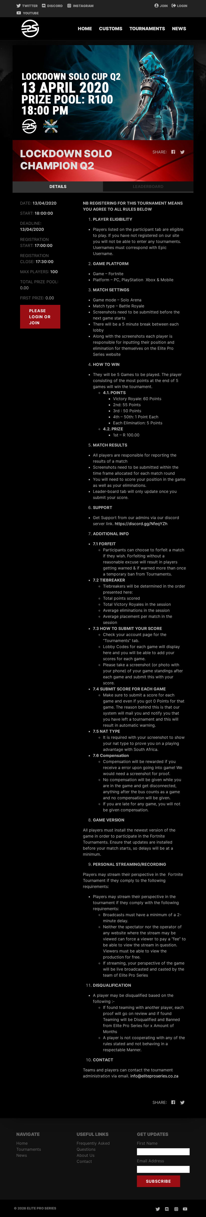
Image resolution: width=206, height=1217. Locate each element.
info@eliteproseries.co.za (154, 1075)
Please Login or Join (40, 316)
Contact (84, 1161)
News (179, 28)
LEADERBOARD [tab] (148, 186)
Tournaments (147, 28)
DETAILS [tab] (57, 186)
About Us (85, 1155)
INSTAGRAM (82, 6)
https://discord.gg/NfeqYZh (141, 523)
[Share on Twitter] (182, 151)
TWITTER (30, 6)
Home (85, 28)
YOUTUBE (30, 13)
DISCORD (55, 6)
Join (164, 6)
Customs (110, 28)
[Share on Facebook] (172, 151)
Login (182, 6)
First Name (147, 1143)
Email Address (150, 1160)
